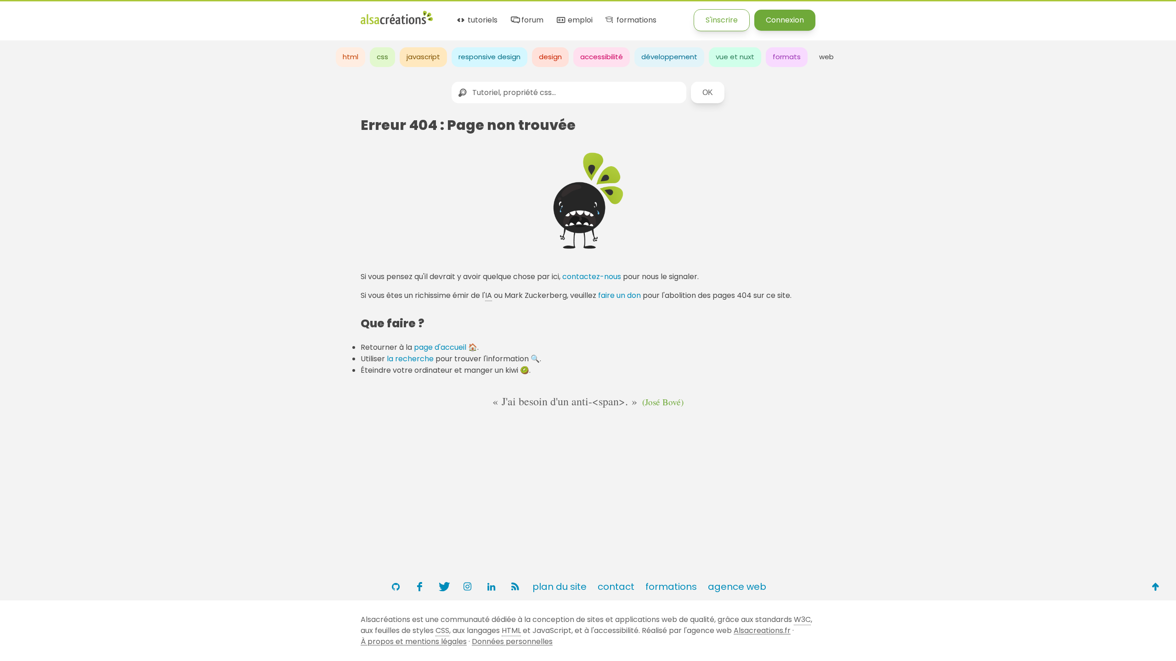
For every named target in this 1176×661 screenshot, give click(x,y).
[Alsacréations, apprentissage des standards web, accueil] (397, 23)
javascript (423, 57)
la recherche (410, 358)
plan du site (559, 586)
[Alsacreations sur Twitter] (443, 586)
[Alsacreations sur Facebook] (419, 586)
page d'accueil (440, 347)
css (382, 57)
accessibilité (601, 57)
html (350, 57)
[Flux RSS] (515, 586)
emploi (579, 20)
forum (531, 20)
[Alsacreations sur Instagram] (467, 586)
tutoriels (482, 20)
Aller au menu (25, 15)
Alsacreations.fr (762, 630)
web (826, 57)
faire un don (619, 295)
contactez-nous (591, 276)
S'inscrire (722, 20)
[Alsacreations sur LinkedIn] (491, 586)
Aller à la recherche (167, 15)
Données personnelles (512, 641)
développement (669, 57)
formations (635, 20)
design (550, 57)
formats (787, 57)
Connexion (785, 20)
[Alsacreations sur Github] (395, 586)
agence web (737, 586)
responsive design (489, 57)
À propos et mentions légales (414, 641)
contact (616, 586)
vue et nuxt (735, 57)
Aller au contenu (90, 15)
